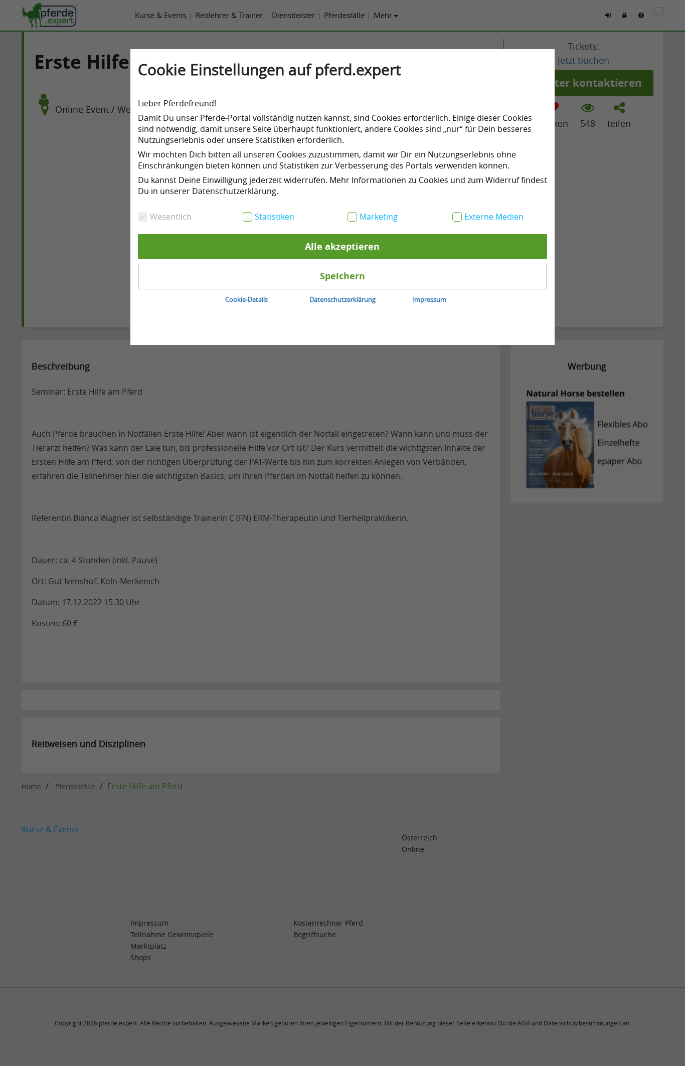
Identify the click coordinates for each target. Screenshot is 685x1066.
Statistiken (274, 216)
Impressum (429, 299)
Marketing (379, 216)
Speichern (342, 276)
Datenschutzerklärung (342, 299)
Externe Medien (494, 216)
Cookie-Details (246, 299)
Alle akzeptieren (342, 246)
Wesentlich (171, 216)
